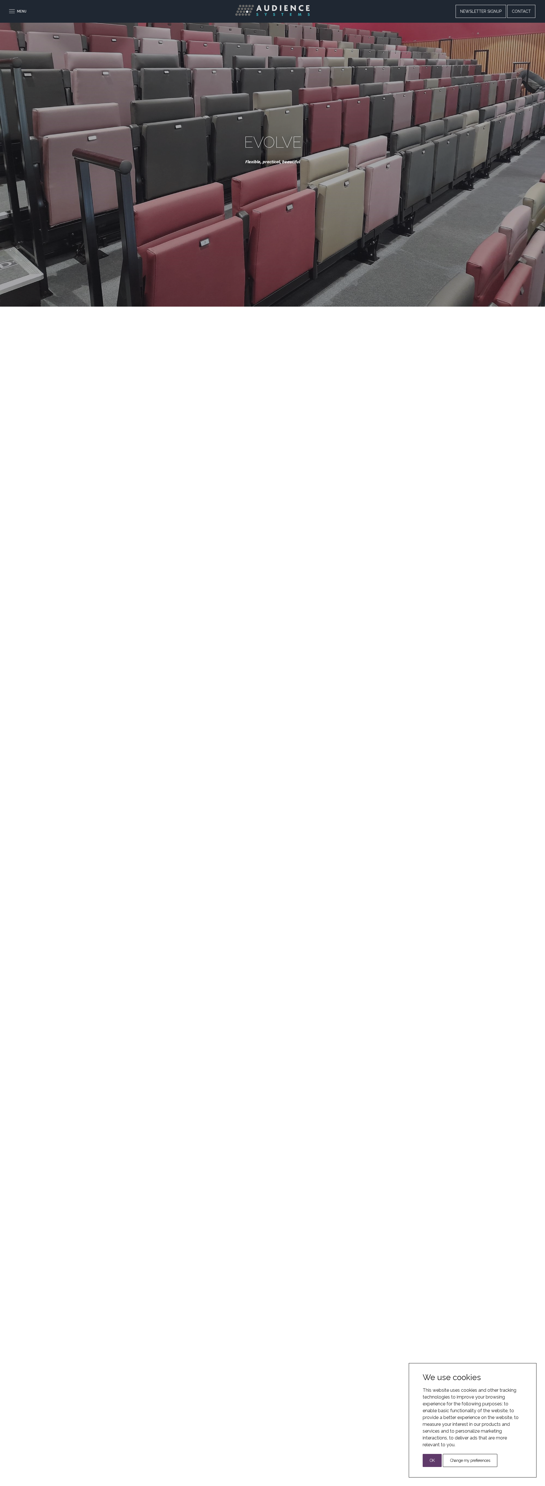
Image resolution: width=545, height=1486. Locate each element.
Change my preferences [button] (470, 1460)
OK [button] (432, 1460)
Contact (521, 11)
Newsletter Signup (481, 11)
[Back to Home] (272, 10)
